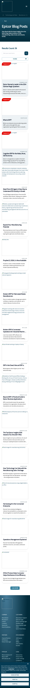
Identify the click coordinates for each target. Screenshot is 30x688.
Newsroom (4, 625)
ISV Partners (5, 640)
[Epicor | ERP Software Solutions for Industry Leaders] (7, 6)
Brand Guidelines (6, 627)
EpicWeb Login (19, 623)
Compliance (19, 660)
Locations (4, 623)
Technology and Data (11, 15)
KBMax (17, 642)
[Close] (28, 664)
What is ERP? (5, 657)
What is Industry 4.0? (7, 655)
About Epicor (5, 618)
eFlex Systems (19, 643)
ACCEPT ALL (14, 684)
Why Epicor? (5, 619)
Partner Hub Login (6, 642)
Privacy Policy (19, 657)
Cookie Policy (11, 669)
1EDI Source (19, 638)
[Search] (26, 53)
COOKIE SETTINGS (15, 675)
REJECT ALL (15, 679)
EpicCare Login (19, 619)
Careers (4, 621)
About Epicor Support (21, 618)
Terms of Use (19, 655)
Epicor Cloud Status (21, 629)
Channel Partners (6, 638)
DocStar (18, 645)
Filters (15, 59)
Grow (17, 640)
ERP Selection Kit (6, 658)
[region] (15, 674)
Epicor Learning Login (21, 621)
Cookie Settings (20, 658)
